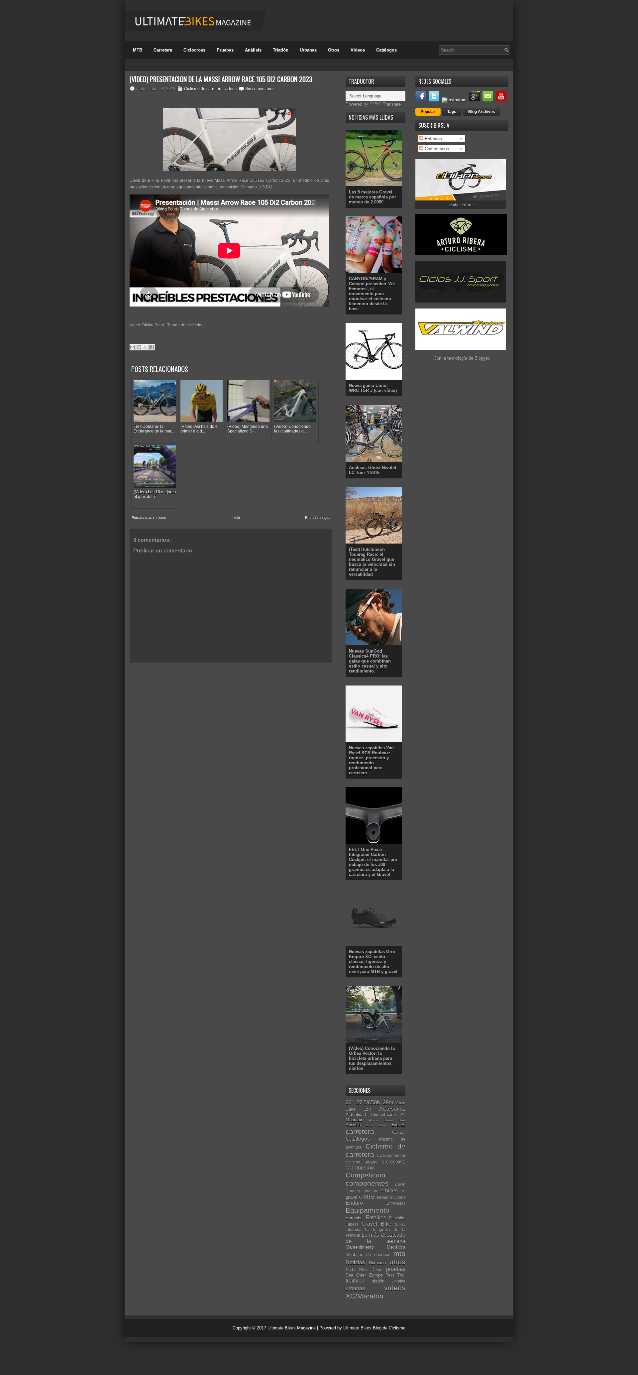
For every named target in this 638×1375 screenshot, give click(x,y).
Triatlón (280, 50)
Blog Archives (481, 111)
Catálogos (386, 50)
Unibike (398, 1281)
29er (388, 1102)
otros (397, 1262)
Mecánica (396, 1247)
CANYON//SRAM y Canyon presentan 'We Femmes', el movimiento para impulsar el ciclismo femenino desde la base (372, 293)
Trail (401, 1275)
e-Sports (397, 1197)
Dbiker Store (461, 204)
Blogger (482, 358)
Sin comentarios (259, 88)
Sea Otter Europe (364, 1275)
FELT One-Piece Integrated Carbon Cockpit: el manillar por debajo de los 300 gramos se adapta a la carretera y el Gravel (373, 862)
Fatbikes (376, 1217)
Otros (333, 50)
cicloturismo (360, 1168)
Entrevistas (395, 1203)
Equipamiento (367, 1210)
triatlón (378, 1281)
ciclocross (393, 1162)
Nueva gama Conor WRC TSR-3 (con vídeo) (373, 388)
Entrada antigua (317, 518)
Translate (392, 104)
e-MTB (367, 1197)
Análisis (253, 50)
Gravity (400, 1224)
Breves (398, 1124)
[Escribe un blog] (139, 347)
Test (390, 1275)
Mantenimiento (360, 1247)
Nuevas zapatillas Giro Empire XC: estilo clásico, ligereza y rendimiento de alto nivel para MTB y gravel (373, 961)
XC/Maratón (364, 1296)
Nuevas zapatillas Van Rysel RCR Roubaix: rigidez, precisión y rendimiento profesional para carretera (371, 760)
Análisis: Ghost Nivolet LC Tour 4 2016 (372, 470)
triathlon (355, 1281)
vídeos (231, 88)
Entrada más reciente (149, 518)
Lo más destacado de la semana (375, 1238)
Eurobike (354, 1217)
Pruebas (225, 50)
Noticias (355, 1262)
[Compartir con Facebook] (151, 347)
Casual (398, 1132)
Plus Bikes (370, 1269)
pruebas (395, 1269)
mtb (399, 1253)
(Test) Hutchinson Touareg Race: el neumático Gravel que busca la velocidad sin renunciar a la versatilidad (372, 562)
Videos (358, 50)
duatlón (370, 1191)
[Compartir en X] (145, 347)
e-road (382, 1197)
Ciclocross (194, 50)
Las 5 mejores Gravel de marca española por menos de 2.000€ (372, 196)
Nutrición (377, 1262)
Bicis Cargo (376, 1125)
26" (350, 1102)
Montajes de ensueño (368, 1254)
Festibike (397, 1218)
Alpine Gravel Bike (387, 1120)
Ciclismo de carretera (203, 88)
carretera (360, 1131)
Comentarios (436, 148)
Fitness (352, 1224)
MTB (137, 50)
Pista (351, 1269)
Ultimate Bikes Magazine (291, 1327)
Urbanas (308, 50)
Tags (451, 111)
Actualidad (356, 1114)
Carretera (163, 50)
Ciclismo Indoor (391, 1155)
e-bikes (389, 1190)
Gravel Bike (376, 1224)
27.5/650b (368, 1102)
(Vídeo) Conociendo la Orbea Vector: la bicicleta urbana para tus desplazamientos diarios (372, 1058)
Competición (365, 1175)
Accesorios (392, 1109)
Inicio (236, 518)
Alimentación (383, 1114)
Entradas (432, 138)
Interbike (353, 1229)
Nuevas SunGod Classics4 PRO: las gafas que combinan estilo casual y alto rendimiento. (370, 661)
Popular (428, 111)
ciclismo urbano (361, 1162)
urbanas (355, 1288)
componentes (367, 1183)
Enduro (354, 1203)
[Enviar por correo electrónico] (132, 347)
